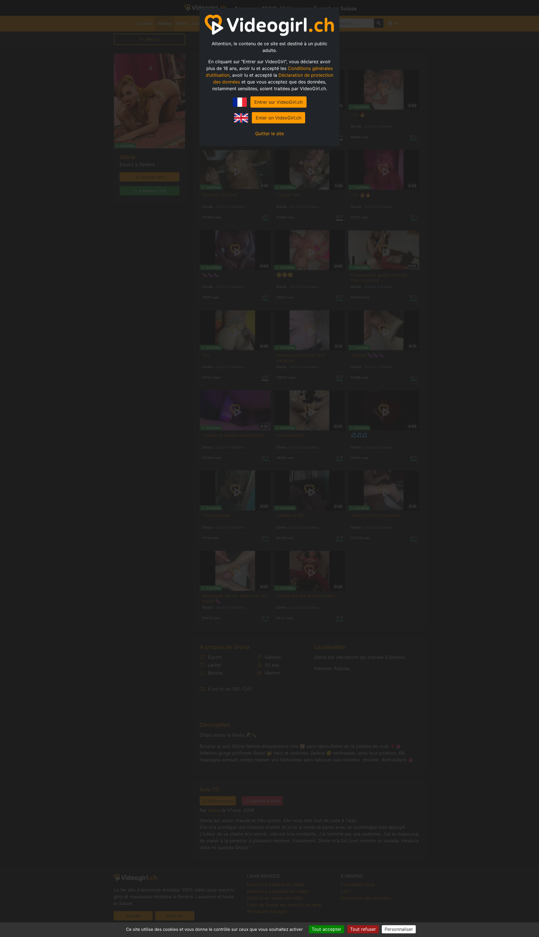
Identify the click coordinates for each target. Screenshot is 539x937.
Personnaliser (399, 929)
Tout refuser (363, 929)
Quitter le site (269, 133)
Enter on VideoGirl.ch (278, 118)
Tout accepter (326, 929)
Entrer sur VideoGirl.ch (278, 102)
